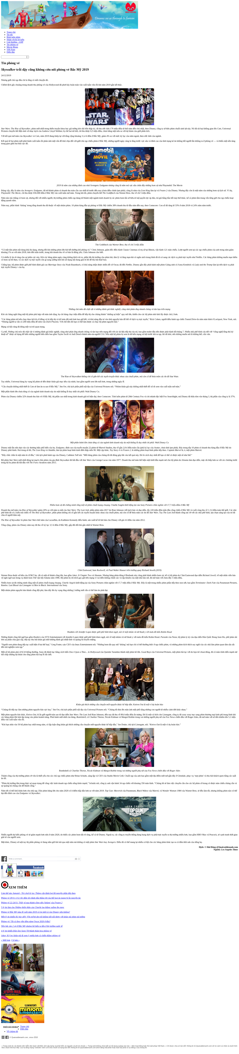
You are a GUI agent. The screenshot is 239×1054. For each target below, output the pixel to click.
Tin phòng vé (12, 44)
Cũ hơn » (15, 940)
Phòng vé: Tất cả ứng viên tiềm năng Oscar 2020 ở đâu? (25, 921)
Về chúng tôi (12, 1031)
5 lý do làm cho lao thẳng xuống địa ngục (32, 907)
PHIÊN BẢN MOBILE (10, 1027)
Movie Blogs (12, 47)
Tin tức (10, 34)
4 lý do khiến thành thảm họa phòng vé (26, 931)
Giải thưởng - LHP (15, 42)
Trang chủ (11, 32)
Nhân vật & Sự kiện (15, 39)
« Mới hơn (5, 940)
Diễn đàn (11, 52)
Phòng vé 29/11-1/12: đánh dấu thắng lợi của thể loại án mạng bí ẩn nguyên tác (41, 898)
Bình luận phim (13, 37)
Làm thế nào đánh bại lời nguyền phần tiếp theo (38, 893)
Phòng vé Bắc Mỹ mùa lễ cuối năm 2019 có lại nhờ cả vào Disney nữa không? (35, 912)
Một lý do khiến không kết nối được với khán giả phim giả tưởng (43, 917)
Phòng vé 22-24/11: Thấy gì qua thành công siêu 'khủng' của (31, 902)
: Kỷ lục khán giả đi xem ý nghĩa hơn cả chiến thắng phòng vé (30, 935)
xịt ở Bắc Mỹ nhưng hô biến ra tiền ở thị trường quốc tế (32, 926)
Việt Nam (11, 49)
